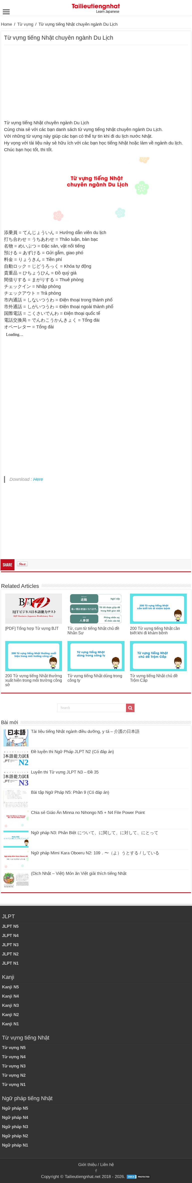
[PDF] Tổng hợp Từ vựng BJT (32, 628)
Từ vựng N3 (14, 1066)
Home (6, 24)
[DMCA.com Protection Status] (138, 1176)
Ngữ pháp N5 (15, 1108)
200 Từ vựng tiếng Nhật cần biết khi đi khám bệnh (155, 630)
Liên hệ (107, 1164)
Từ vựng (25, 24)
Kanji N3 (10, 1005)
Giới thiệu (87, 1164)
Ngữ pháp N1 (15, 1145)
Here (38, 479)
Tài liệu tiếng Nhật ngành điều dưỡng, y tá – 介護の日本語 (85, 731)
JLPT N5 (10, 926)
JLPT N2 (10, 954)
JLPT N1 (10, 963)
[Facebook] (96, 1171)
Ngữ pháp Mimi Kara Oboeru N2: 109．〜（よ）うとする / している (95, 853)
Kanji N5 (10, 987)
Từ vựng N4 (14, 1056)
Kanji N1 (10, 1024)
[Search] (130, 708)
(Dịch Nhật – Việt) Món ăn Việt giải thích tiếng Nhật (78, 873)
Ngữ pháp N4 (15, 1117)
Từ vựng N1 (14, 1084)
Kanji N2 (10, 1014)
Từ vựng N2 (14, 1075)
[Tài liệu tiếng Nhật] (96, 7)
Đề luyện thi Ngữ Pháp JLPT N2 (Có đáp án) (72, 751)
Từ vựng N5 (14, 1047)
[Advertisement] (96, 83)
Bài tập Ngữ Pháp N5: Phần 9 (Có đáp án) (70, 792)
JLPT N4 (10, 935)
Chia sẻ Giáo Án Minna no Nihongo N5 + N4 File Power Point (88, 812)
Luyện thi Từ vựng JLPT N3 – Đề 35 (64, 772)
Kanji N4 (10, 996)
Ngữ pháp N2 (15, 1136)
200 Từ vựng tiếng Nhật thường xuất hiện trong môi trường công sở (33, 680)
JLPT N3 (10, 944)
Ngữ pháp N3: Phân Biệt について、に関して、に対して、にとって (94, 832)
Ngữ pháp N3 (15, 1126)
